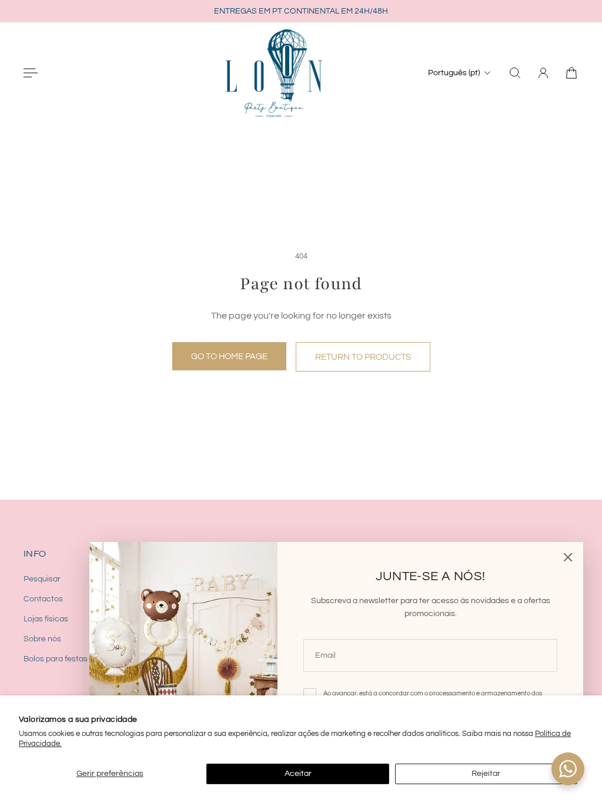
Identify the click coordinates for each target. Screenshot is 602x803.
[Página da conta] (543, 73)
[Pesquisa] (515, 73)
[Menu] (30, 73)
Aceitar (298, 773)
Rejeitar (485, 773)
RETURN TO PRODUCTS (363, 357)
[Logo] (274, 72)
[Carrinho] (571, 73)
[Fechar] (567, 557)
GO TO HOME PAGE (229, 356)
